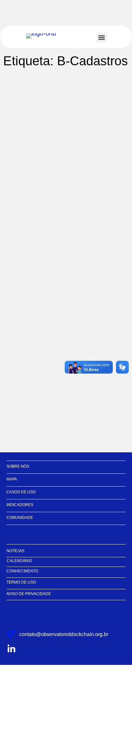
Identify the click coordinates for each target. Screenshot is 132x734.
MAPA (11, 479)
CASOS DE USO (21, 492)
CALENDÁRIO (19, 561)
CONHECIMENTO (22, 571)
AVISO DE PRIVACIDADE (28, 594)
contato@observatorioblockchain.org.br (63, 634)
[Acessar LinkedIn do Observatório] (11, 648)
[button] (101, 37)
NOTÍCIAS (15, 551)
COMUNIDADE (19, 517)
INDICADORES (19, 505)
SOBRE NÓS (17, 466)
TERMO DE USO (21, 582)
